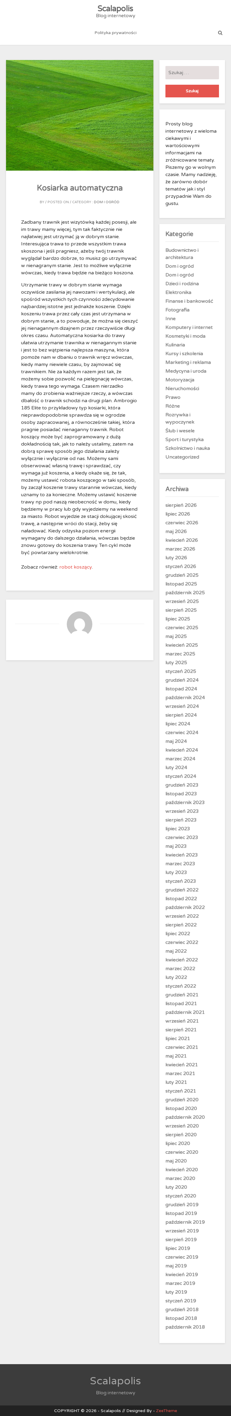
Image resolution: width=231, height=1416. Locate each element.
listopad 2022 (181, 899)
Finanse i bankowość (189, 301)
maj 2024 (176, 741)
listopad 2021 (181, 1004)
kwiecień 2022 (181, 960)
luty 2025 (176, 663)
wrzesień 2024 (182, 706)
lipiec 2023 (177, 829)
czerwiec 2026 (181, 523)
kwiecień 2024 (181, 750)
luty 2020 (176, 1187)
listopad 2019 (181, 1213)
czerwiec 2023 (181, 837)
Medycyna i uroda (185, 371)
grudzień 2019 (182, 1205)
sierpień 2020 (181, 1135)
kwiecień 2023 (181, 855)
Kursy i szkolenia (184, 354)
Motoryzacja (179, 380)
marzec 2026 (180, 549)
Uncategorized (182, 457)
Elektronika (178, 292)
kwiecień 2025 (181, 645)
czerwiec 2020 (181, 1152)
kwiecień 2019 (181, 1275)
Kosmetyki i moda (185, 336)
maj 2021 (176, 1056)
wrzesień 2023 (182, 811)
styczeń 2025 (180, 671)
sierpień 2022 (181, 925)
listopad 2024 (181, 689)
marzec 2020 (180, 1178)
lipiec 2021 (177, 1039)
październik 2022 (185, 907)
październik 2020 (185, 1117)
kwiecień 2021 (181, 1065)
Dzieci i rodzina (182, 284)
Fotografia (177, 310)
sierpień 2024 (181, 715)
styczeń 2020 (180, 1196)
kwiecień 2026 (181, 540)
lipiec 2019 (177, 1248)
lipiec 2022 (177, 934)
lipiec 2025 (177, 619)
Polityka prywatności (115, 32)
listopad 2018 (181, 1318)
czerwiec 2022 (181, 942)
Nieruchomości (182, 389)
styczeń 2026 (180, 566)
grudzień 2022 (182, 890)
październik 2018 (185, 1327)
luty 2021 (176, 1082)
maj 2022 (176, 951)
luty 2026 (176, 558)
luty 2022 (176, 977)
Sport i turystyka (184, 440)
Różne (172, 406)
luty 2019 (176, 1292)
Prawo (172, 397)
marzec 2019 (180, 1283)
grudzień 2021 (182, 995)
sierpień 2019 (181, 1240)
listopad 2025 (181, 584)
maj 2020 (176, 1161)
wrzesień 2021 (182, 1021)
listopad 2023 (181, 794)
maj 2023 (176, 846)
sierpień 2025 (181, 610)
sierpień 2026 (181, 505)
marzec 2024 (180, 759)
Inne (170, 319)
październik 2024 (185, 698)
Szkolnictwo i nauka (187, 448)
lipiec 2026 (177, 514)
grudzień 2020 (182, 1100)
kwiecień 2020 (181, 1170)
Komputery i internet (189, 327)
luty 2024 (176, 768)
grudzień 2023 (182, 785)
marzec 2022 (180, 969)
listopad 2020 (181, 1108)
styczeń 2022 (180, 986)
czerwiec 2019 (181, 1257)
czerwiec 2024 (181, 733)
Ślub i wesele (180, 431)
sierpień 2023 (181, 820)
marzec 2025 (180, 654)
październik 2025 (185, 593)
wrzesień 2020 (182, 1126)
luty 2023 (176, 872)
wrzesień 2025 (182, 601)
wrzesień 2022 (182, 916)
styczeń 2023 (180, 881)
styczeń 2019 (180, 1301)
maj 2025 (176, 636)
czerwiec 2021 (181, 1047)
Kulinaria (175, 345)
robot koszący (75, 567)
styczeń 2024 (180, 776)
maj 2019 (176, 1266)
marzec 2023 (180, 864)
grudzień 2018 (182, 1310)
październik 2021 (185, 1012)
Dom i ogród (106, 202)
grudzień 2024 (182, 680)
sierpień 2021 (181, 1030)
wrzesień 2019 (182, 1231)
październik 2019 (185, 1222)
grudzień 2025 (182, 575)
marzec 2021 (180, 1074)
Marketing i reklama (188, 362)
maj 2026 (176, 531)
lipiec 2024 (177, 724)
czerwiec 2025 (181, 628)
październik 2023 (185, 802)
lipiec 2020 (177, 1143)
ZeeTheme (166, 1410)
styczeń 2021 (180, 1091)
